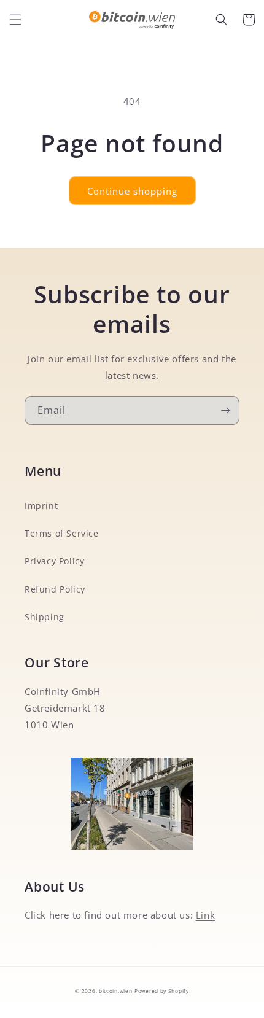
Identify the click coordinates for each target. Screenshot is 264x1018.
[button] (15, 19)
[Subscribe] (225, 410)
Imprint (41, 505)
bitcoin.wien (115, 990)
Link (205, 915)
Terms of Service (62, 533)
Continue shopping (132, 191)
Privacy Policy (54, 561)
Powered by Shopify (161, 990)
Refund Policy (55, 589)
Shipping (44, 617)
